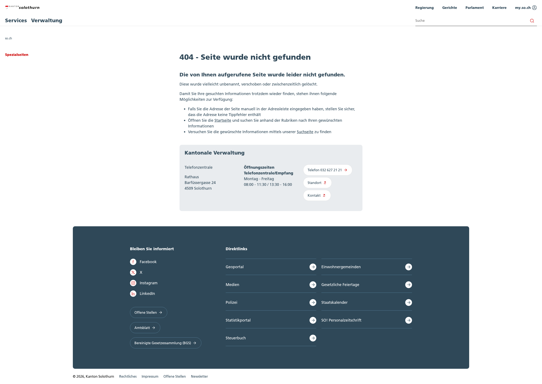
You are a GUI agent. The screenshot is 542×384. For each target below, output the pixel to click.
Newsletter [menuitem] (199, 376)
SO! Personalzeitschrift (341, 320)
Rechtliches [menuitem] (128, 376)
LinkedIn (147, 293)
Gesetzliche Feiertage (340, 284)
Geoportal (235, 266)
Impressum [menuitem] (150, 376)
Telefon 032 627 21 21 (325, 170)
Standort (314, 183)
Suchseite (305, 131)
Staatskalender (334, 302)
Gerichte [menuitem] (449, 7)
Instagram (149, 282)
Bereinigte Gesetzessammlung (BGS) (162, 343)
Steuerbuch (236, 338)
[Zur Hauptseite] (22, 6)
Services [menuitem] (16, 20)
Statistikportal (238, 320)
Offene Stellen (145, 312)
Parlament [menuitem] (475, 7)
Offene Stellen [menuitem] (174, 376)
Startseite (222, 120)
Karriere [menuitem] (499, 7)
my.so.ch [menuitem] (523, 7)
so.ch (8, 38)
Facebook (148, 261)
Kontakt (314, 195)
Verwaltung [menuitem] (46, 20)
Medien (232, 284)
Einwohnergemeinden (341, 266)
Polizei (231, 302)
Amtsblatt (142, 328)
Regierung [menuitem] (424, 7)
